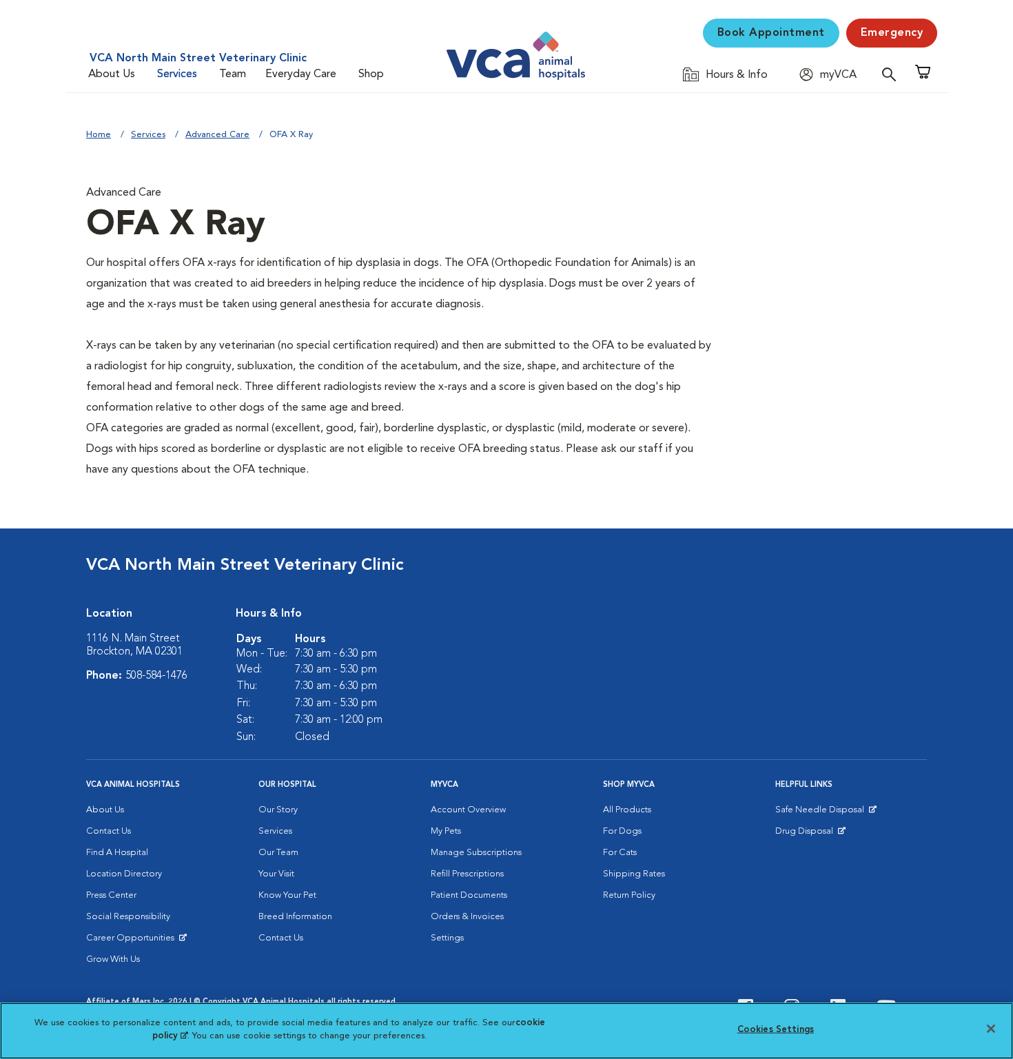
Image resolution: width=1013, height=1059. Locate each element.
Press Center (111, 895)
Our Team (278, 852)
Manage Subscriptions (476, 852)
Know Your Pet (287, 895)
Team (232, 74)
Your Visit (276, 874)
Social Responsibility (128, 916)
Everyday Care (300, 74)
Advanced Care (217, 134)
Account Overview (468, 809)
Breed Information (295, 916)
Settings (447, 938)
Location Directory (124, 874)
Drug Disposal (810, 834)
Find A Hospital (117, 852)
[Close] (991, 1029)
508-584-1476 (156, 675)
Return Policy (629, 895)
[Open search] (892, 74)
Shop (371, 74)
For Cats (620, 852)
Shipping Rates (634, 874)
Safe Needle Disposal (821, 813)
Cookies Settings (775, 1029)
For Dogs (622, 831)
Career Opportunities (132, 941)
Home (98, 134)
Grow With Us (113, 959)
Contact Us (108, 831)
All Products (627, 809)
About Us (111, 74)
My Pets (446, 831)
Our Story (278, 809)
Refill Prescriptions (467, 874)
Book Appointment (771, 33)
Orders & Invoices (467, 916)
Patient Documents (469, 895)
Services (177, 74)
